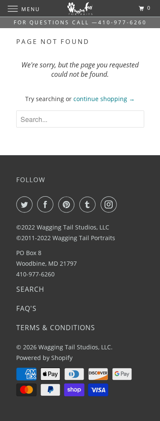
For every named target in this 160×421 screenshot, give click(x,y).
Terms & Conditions (55, 327)
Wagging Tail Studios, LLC (74, 347)
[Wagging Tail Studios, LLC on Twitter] (26, 204)
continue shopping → (104, 99)
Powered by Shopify (44, 358)
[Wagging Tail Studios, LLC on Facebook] (47, 204)
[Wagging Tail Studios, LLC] (80, 8)
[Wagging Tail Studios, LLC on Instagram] (110, 204)
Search (30, 289)
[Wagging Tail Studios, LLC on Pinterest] (68, 204)
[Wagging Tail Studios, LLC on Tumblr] (89, 204)
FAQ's (26, 308)
